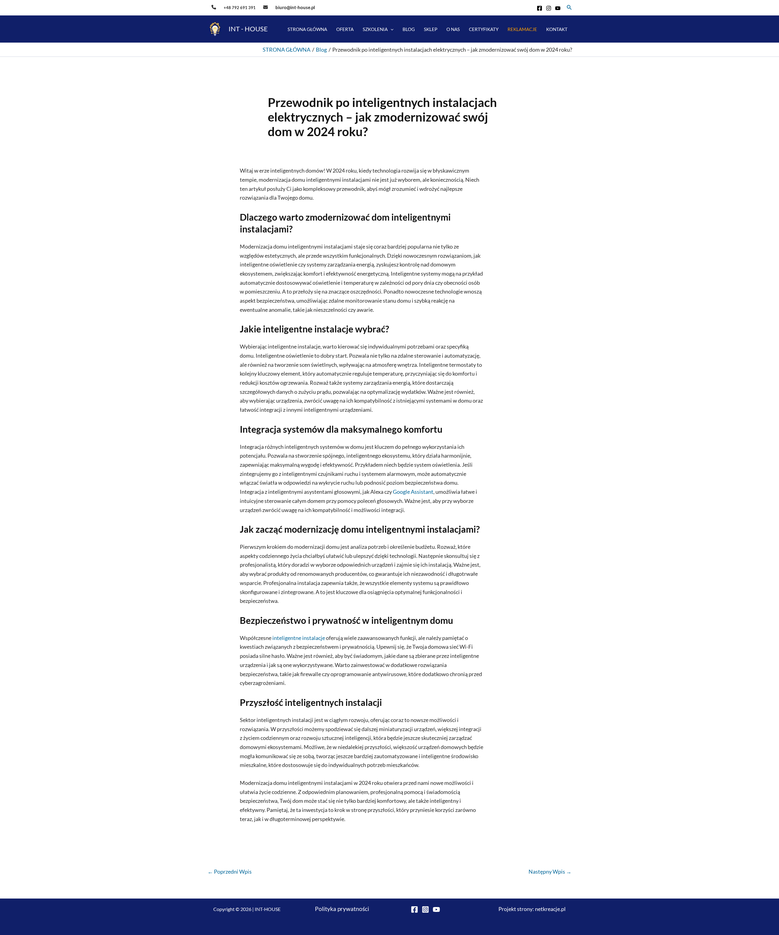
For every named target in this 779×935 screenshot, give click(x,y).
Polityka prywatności (342, 909)
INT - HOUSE (248, 29)
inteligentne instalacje (298, 637)
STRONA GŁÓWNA (307, 29)
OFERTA (345, 29)
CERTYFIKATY (483, 29)
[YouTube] (558, 8)
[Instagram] (548, 8)
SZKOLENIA (375, 29)
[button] (569, 7)
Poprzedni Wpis (230, 871)
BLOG (409, 29)
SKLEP (430, 29)
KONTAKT (557, 29)
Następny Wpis (550, 871)
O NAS (453, 29)
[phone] (214, 7)
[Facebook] (539, 8)
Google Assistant (413, 491)
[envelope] (265, 7)
